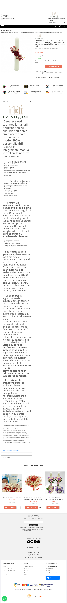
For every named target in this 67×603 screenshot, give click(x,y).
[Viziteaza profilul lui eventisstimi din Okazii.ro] (29, 596)
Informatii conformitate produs (11, 450)
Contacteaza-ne (54, 578)
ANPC (25, 575)
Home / (3, 30)
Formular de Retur (29, 573)
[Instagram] (38, 541)
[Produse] (2, 26)
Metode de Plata (28, 566)
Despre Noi (5, 566)
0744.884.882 (34, 555)
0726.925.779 (34, 552)
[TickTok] (35, 541)
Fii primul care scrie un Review (50, 48)
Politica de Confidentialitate (10, 571)
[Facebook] (28, 541)
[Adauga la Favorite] (18, 507)
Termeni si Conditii (7, 569)
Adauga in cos (54, 66)
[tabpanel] (16, 53)
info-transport (6, 573)
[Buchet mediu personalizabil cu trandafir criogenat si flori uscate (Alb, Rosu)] (33, 483)
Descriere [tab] (5, 101)
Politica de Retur (28, 569)
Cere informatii (54, 77)
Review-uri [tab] (6, 457)
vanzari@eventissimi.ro (34, 557)
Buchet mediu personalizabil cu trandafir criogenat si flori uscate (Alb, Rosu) (33, 498)
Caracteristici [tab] (6, 454)
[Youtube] (31, 541)
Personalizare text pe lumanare (12, 498)
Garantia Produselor (29, 571)
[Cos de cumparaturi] (64, 26)
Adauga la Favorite (41, 77)
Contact (5, 575)
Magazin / (9, 30)
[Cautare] (64, 22)
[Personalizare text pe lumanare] (12, 483)
